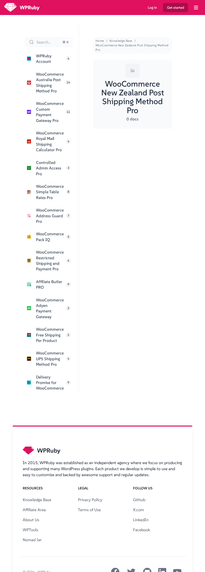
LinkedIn (140, 519)
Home (100, 41)
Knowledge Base (121, 41)
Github (139, 499)
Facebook (141, 529)
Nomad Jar (32, 539)
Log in (152, 7)
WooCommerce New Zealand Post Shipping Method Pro (132, 47)
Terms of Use (89, 509)
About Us (31, 519)
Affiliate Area (34, 509)
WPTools (30, 529)
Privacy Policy (90, 499)
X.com (138, 509)
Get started (175, 7)
